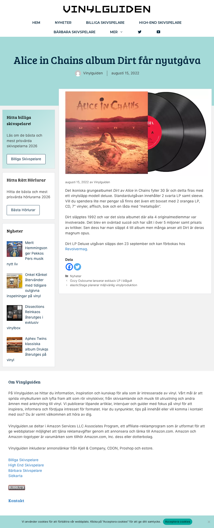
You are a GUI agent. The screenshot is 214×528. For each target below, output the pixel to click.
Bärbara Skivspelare (25, 470)
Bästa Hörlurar (23, 210)
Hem (36, 23)
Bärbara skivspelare (75, 32)
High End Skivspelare (26, 465)
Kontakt (16, 500)
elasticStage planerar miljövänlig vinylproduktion (103, 285)
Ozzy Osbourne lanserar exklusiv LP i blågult (101, 280)
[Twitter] (77, 266)
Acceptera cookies (177, 521)
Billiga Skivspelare (26, 159)
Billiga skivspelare (105, 23)
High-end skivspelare (160, 23)
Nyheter (63, 23)
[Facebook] (69, 266)
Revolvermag (76, 249)
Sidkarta (15, 476)
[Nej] (209, 522)
